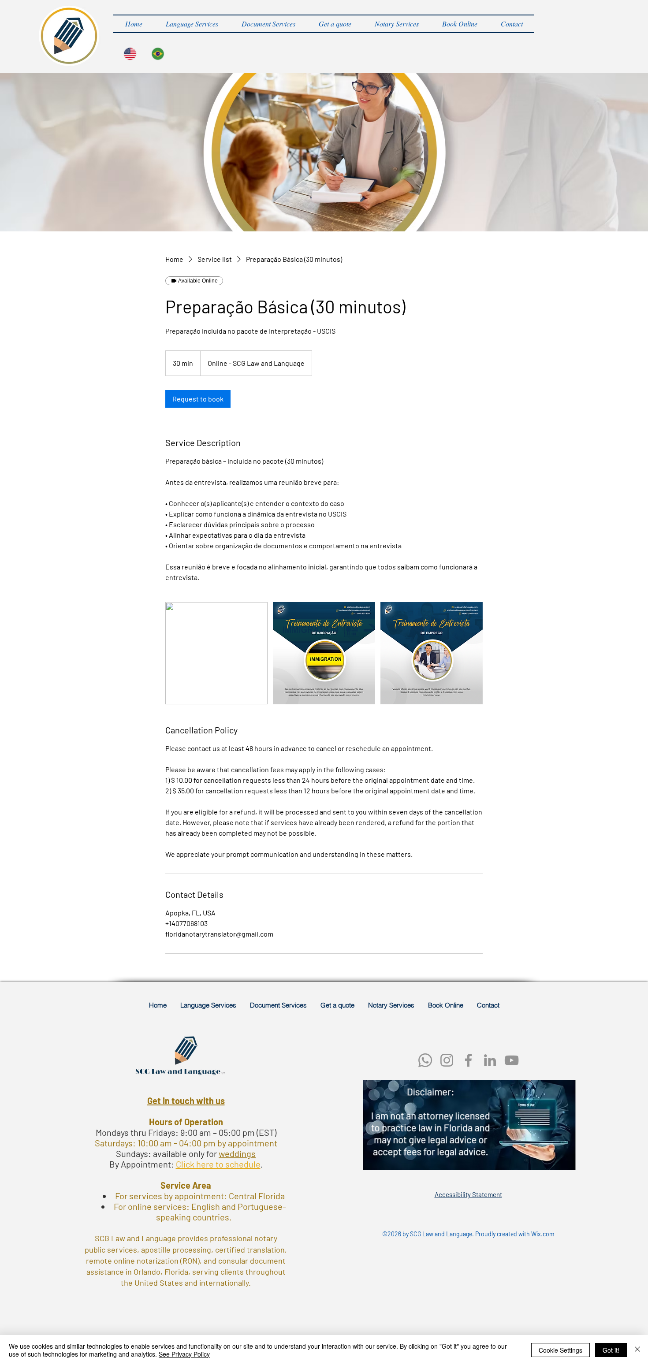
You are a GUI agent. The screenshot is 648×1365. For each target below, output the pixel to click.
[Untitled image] (216, 653)
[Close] (637, 1350)
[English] (130, 53)
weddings (237, 1153)
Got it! (611, 1350)
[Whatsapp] (425, 1060)
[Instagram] (446, 1060)
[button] (192, 24)
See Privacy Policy (184, 1354)
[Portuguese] (157, 53)
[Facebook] (468, 1060)
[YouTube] (511, 1060)
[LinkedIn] (490, 1060)
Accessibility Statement (468, 1194)
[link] (198, 399)
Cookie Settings (560, 1350)
